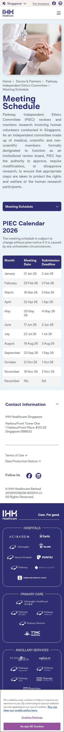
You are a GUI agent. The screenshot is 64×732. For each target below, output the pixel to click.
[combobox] (32, 206)
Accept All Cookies (32, 726)
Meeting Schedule (16, 89)
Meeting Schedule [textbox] (19, 206)
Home (7, 81)
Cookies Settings (32, 717)
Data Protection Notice (21, 461)
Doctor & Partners (28, 81)
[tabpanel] (32, 49)
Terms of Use (14, 455)
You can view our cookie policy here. (30, 708)
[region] (32, 711)
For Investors (41, 3)
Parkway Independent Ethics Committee (30, 83)
